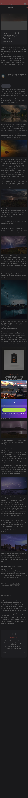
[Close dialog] (26, 382)
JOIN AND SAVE (14, 410)
